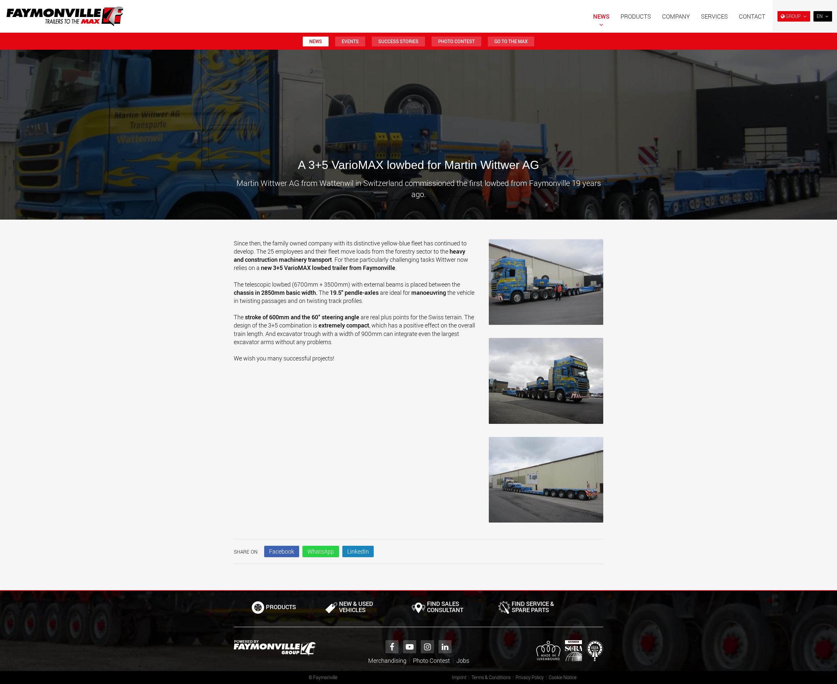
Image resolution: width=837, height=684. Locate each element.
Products (636, 16)
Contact (752, 16)
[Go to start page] (65, 16)
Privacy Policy (530, 677)
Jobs (462, 660)
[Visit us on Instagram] (427, 646)
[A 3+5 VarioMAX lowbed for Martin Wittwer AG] (546, 285)
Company (676, 16)
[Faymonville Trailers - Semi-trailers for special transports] (275, 648)
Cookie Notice (562, 677)
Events (350, 41)
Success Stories (398, 41)
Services (714, 16)
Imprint (459, 677)
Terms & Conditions (491, 677)
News (601, 16)
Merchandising (387, 660)
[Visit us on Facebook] (392, 646)
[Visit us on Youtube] (409, 646)
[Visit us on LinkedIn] (445, 646)
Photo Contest (456, 41)
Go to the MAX (511, 41)
